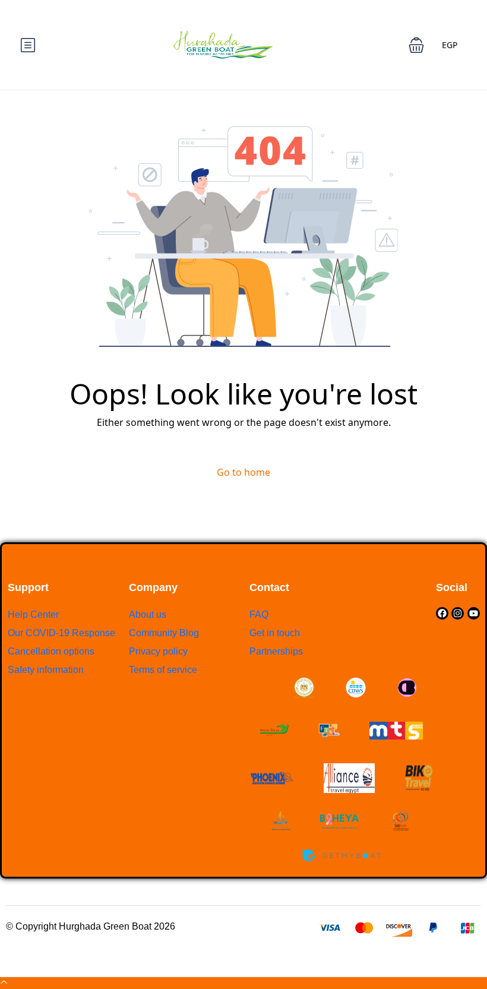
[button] (416, 45)
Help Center (33, 614)
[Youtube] (473, 613)
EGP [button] (449, 44)
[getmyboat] (341, 855)
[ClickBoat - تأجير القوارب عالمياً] (406, 687)
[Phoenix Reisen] (271, 778)
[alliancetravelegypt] (349, 778)
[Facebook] (442, 613)
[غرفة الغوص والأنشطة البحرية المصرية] (355, 687)
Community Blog (164, 633)
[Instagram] (457, 613)
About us (147, 614)
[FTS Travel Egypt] (329, 730)
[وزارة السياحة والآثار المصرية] (303, 687)
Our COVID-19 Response (61, 633)
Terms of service (163, 670)
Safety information (46, 670)
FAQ (258, 614)
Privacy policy (158, 651)
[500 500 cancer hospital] (400, 821)
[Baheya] (340, 821)
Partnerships (276, 651)
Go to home (243, 472)
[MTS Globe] (396, 731)
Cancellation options (51, 651)
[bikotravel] (418, 778)
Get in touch (274, 633)
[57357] (280, 821)
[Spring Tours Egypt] (274, 730)
